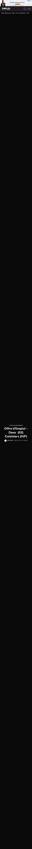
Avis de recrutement (17, 425)
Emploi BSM (10, 440)
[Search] (24, 8)
